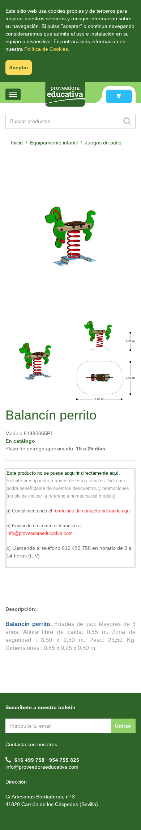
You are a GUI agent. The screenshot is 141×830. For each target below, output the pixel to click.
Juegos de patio (103, 143)
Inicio (17, 143)
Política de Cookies (46, 49)
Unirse (123, 726)
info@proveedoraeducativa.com (41, 767)
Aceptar (18, 67)
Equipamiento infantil (54, 143)
